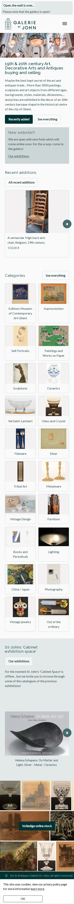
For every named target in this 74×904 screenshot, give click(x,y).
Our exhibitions (18, 156)
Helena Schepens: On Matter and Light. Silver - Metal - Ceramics (36, 762)
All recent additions (21, 182)
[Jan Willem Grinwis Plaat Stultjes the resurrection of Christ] (18, 856)
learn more (37, 889)
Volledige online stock (37, 826)
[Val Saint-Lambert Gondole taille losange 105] (61, 795)
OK (23, 898)
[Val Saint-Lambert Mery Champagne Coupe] (10, 795)
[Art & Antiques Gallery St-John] (20, 24)
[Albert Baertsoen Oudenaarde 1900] (35, 795)
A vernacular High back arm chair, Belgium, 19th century (26, 240)
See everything (47, 119)
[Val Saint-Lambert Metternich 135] (46, 856)
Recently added (18, 119)
